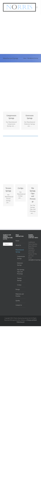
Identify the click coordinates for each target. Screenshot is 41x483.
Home (24, 58)
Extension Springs (20, 264)
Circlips (19, 285)
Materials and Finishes (20, 295)
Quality (18, 300)
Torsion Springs (19, 279)
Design (18, 289)
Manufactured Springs (20, 251)
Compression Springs (21, 257)
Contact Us (19, 305)
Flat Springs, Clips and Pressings (20, 272)
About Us (18, 245)
